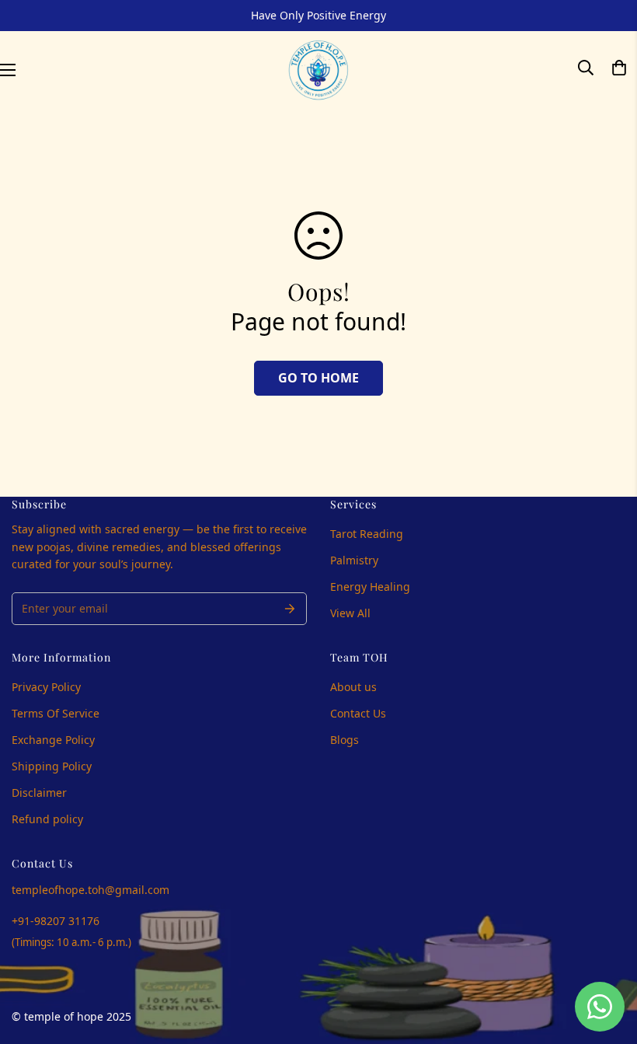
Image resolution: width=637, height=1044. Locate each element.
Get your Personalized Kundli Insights (190, 621)
